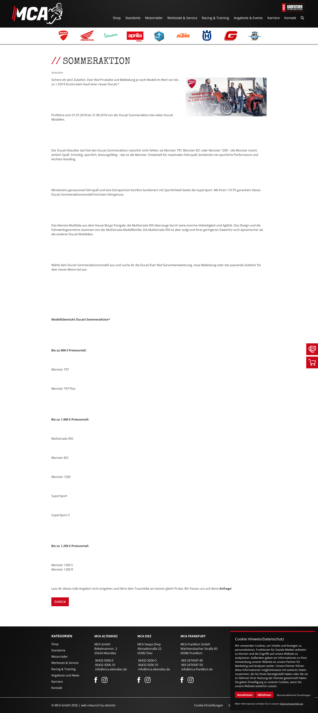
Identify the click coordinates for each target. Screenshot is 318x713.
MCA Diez (144, 636)
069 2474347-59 (192, 665)
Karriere (273, 18)
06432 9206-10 (105, 665)
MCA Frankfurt (193, 636)
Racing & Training (215, 18)
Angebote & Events (248, 18)
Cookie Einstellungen (208, 705)
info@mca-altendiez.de (111, 669)
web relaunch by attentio (98, 705)
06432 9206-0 (104, 660)
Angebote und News (65, 675)
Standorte (132, 18)
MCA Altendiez (106, 636)
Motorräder (154, 18)
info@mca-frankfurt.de (197, 669)
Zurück (60, 602)
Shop (117, 18)
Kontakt (290, 18)
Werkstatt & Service (182, 18)
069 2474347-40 (192, 660)
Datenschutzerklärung (291, 703)
